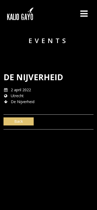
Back (18, 121)
